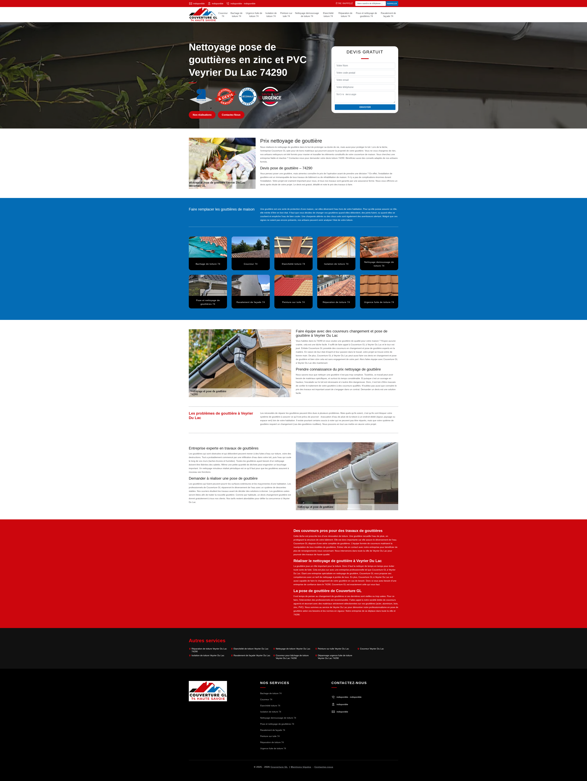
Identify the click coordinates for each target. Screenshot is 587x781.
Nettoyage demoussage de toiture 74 (307, 14)
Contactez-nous (323, 767)
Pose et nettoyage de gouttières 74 (366, 14)
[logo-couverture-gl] (208, 691)
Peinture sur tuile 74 (286, 14)
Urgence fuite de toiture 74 (254, 14)
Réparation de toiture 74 (345, 14)
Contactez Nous (231, 115)
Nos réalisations (202, 115)
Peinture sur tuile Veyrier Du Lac (333, 648)
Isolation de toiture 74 (271, 14)
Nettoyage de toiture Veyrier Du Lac (293, 648)
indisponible (199, 3)
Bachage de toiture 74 (236, 14)
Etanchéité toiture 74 (328, 14)
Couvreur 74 (223, 14)
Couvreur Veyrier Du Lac (372, 648)
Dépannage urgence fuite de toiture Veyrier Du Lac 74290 (335, 656)
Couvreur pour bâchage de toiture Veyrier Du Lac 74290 (292, 656)
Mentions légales (301, 767)
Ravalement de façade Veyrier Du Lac (252, 655)
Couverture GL (279, 767)
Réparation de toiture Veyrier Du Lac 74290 (209, 650)
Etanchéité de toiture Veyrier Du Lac (251, 648)
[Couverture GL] (203, 14)
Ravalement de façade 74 (388, 14)
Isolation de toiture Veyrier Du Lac (208, 655)
